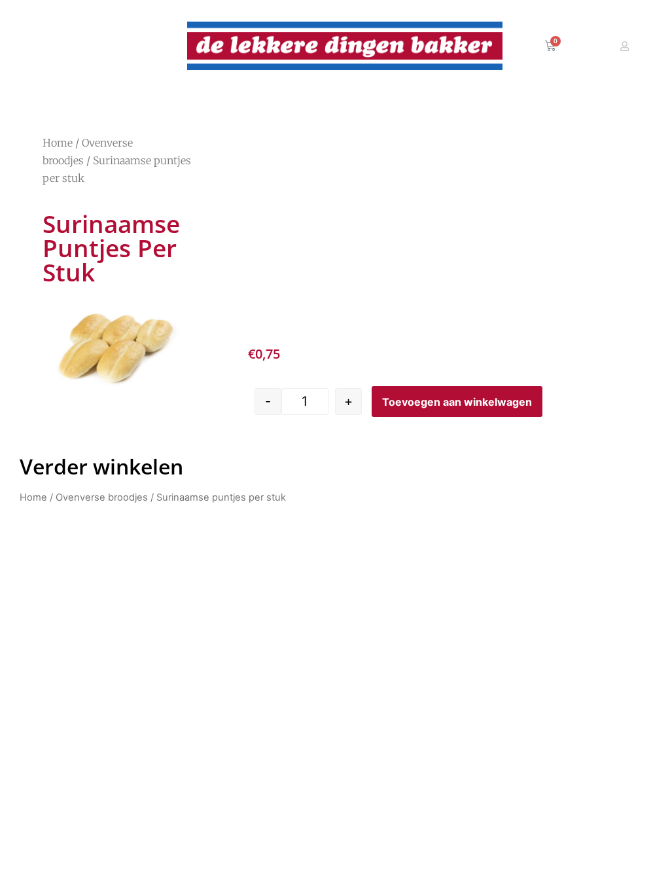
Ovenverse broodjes (102, 497)
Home (58, 142)
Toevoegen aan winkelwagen (457, 401)
